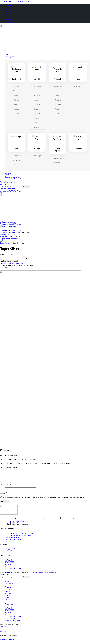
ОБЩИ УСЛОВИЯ (12, 537)
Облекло (37, 104)
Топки (16, 113)
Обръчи (16, 104)
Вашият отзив (6, 484)
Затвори (3, 627)
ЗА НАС (8, 564)
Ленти (16, 100)
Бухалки (16, 91)
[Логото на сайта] (17, 51)
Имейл (3, 493)
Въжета (16, 95)
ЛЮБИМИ (9, 551)
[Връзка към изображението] (9, 514)
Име (2, 489)
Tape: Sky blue (6, 243)
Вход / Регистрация (12, 621)
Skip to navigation (7, 1)
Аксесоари (16, 86)
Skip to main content (21, 1)
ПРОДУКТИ (10, 549)
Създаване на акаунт (8, 639)
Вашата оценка (6, 467)
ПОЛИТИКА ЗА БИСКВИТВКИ (18, 535)
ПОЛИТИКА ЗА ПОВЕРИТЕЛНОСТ (20, 533)
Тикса (16, 109)
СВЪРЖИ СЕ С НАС (13, 540)
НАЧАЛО (9, 560)
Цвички (37, 127)
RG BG (9, 572)
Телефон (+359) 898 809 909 (17, 522)
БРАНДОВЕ (10, 562)
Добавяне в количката (9, 261)
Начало (3, 232)
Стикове (37, 113)
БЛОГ (7, 566)
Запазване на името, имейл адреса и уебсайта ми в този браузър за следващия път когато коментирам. (43, 497)
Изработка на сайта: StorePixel (44, 572)
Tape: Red (4, 237)
